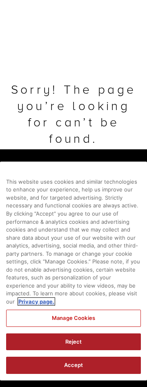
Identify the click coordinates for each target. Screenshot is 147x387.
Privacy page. (36, 301)
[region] (73, 271)
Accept (73, 365)
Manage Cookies (73, 318)
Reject (73, 341)
